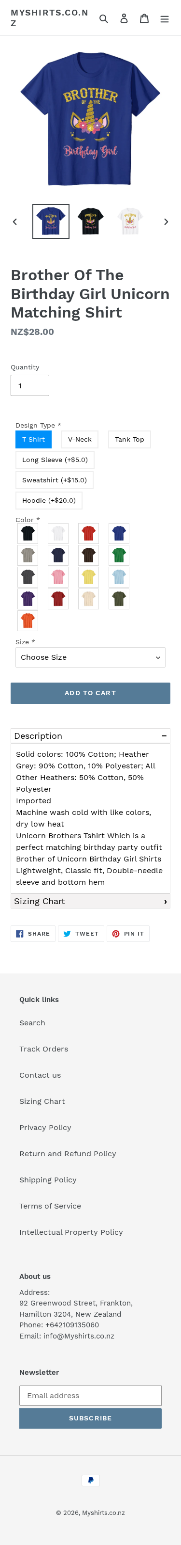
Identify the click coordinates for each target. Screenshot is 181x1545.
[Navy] (58, 555)
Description (38, 736)
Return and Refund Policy (67, 1153)
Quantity (25, 367)
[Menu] (164, 18)
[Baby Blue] (119, 577)
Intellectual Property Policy (71, 1232)
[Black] (28, 533)
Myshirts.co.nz (49, 17)
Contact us (40, 1075)
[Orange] (28, 620)
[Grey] (28, 555)
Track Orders (43, 1048)
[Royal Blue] (119, 533)
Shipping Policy (48, 1179)
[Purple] (28, 598)
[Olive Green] (119, 598)
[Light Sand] (89, 598)
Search (32, 1022)
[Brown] (89, 555)
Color (27, 520)
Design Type (38, 425)
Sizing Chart (39, 901)
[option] (51, 222)
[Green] (119, 555)
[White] (58, 533)
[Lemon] (89, 577)
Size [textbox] (25, 642)
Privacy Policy (45, 1127)
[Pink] (58, 577)
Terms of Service (50, 1206)
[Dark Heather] (28, 577)
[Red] (89, 533)
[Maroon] (58, 598)
